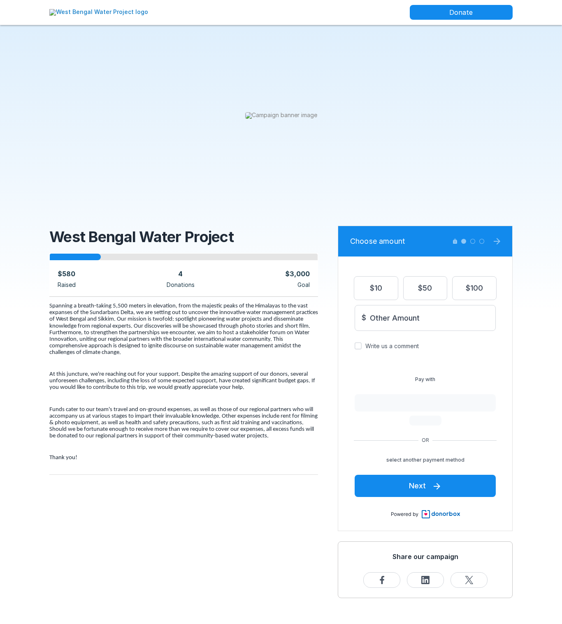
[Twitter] (469, 580)
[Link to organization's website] (98, 11)
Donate (461, 12)
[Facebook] (381, 580)
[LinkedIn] (425, 580)
